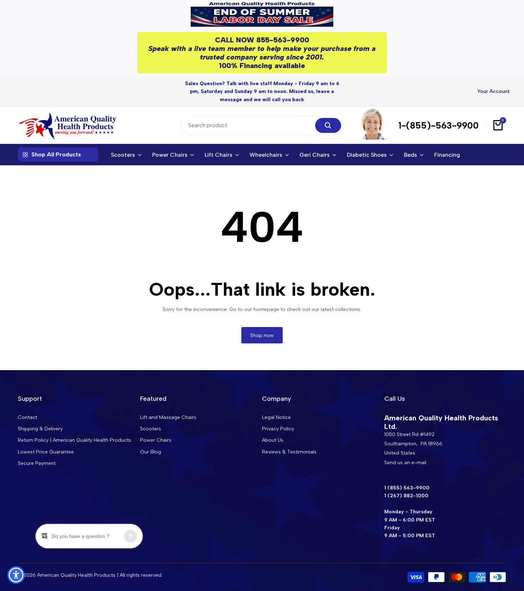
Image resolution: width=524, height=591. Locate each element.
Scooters (150, 429)
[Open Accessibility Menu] (16, 575)
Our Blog (150, 452)
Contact (27, 417)
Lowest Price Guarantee (46, 452)
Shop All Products (56, 154)
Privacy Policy (278, 429)
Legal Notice (276, 417)
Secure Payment (37, 463)
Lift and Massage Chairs (168, 417)
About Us (272, 440)
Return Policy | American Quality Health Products (74, 440)
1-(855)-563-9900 (439, 125)
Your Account (493, 91)
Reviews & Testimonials (289, 452)
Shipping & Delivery (40, 429)
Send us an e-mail (405, 463)
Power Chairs (155, 440)
